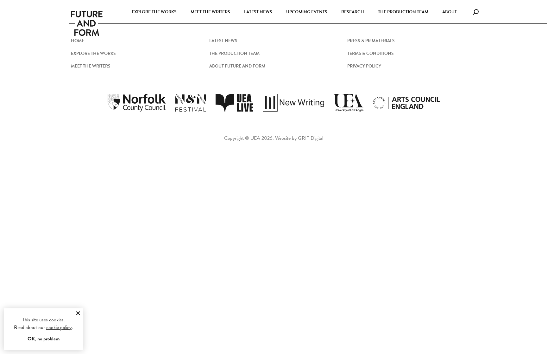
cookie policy (59, 327)
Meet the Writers (210, 12)
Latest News (258, 12)
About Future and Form (237, 66)
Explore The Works (93, 53)
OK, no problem (44, 339)
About (449, 12)
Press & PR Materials (371, 40)
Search (476, 11)
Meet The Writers (90, 66)
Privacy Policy (364, 66)
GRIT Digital (310, 138)
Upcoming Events (306, 12)
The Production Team (403, 12)
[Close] (78, 313)
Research (352, 12)
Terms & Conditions (370, 53)
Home (77, 40)
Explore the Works (154, 12)
